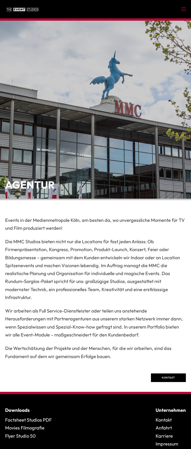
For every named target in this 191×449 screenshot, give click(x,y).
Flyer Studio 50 (20, 436)
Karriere (164, 436)
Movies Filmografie (24, 428)
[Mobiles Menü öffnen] (183, 9)
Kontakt (168, 377)
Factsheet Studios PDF (28, 420)
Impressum (167, 444)
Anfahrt (164, 428)
